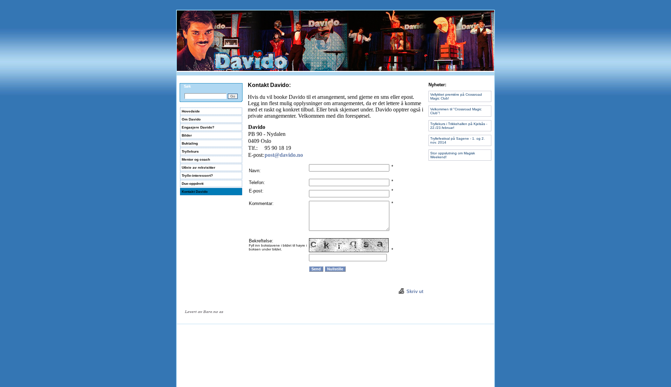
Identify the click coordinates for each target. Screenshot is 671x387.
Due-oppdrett (192, 183)
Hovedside (191, 111)
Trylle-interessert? (197, 175)
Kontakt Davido (195, 192)
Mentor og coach (196, 159)
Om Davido (191, 119)
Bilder (187, 135)
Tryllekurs (190, 151)
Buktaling (190, 143)
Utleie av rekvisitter (198, 167)
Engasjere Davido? (198, 127)
